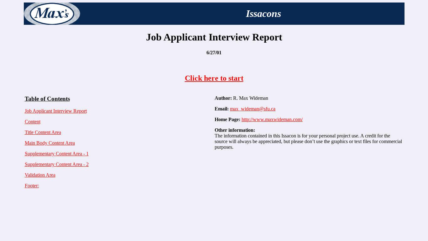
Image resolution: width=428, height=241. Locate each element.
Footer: (32, 185)
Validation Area (40, 175)
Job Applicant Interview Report (56, 111)
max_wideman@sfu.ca (252, 108)
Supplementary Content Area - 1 (57, 153)
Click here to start (214, 78)
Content (32, 121)
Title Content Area (43, 132)
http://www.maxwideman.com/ (272, 119)
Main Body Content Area (50, 143)
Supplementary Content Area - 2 (57, 164)
